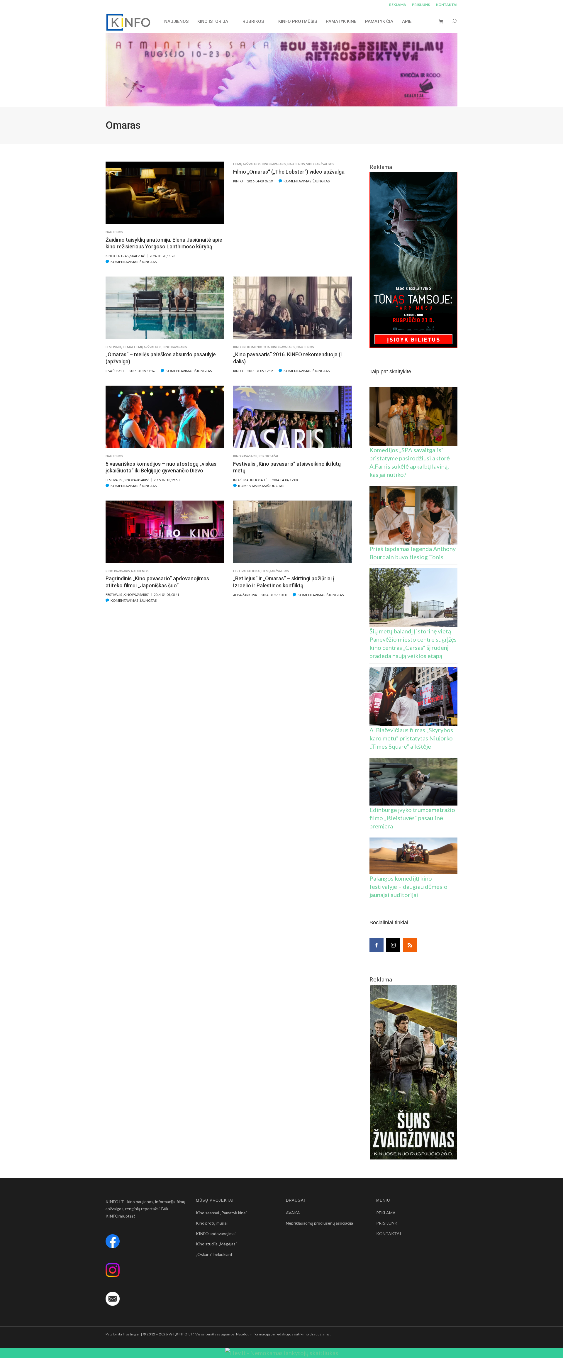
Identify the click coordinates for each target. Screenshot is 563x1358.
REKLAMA (397, 4)
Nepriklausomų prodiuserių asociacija (319, 1222)
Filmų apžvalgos (247, 164)
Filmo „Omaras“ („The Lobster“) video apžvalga (289, 172)
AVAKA (293, 1212)
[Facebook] (376, 945)
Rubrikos (253, 21)
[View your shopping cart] (441, 21)
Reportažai (268, 456)
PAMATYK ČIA (379, 21)
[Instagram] (393, 945)
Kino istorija (212, 21)
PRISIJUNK (421, 4)
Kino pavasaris (274, 164)
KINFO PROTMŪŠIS (297, 21)
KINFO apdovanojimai (215, 1233)
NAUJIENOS (176, 21)
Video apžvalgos (320, 164)
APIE (406, 21)
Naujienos (114, 232)
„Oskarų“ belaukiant (214, 1254)
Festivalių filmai (119, 347)
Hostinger (131, 1334)
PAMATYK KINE (341, 21)
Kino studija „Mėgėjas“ (216, 1243)
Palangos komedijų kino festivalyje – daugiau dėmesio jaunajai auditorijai (408, 886)
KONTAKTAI (446, 4)
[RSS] (410, 945)
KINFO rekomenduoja (251, 347)
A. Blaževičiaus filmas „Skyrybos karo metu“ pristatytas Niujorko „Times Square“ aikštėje (411, 738)
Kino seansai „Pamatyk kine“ (221, 1212)
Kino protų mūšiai (212, 1222)
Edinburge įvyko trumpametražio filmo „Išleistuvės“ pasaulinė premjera (412, 818)
